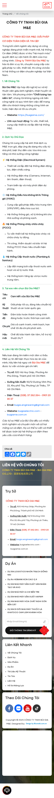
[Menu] (4, 5)
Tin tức (11, 676)
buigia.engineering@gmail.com (32, 405)
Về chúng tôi (14, 653)
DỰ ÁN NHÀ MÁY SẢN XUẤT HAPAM (25, 597)
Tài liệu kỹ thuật (17, 672)
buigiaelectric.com (29, 411)
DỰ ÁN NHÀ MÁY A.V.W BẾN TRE (23, 592)
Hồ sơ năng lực (16, 686)
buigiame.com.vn (17, 415)
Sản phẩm (13, 662)
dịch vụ (11, 657)
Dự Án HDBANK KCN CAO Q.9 (22, 579)
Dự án (11, 667)
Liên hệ (11, 681)
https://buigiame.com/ (31, 115)
